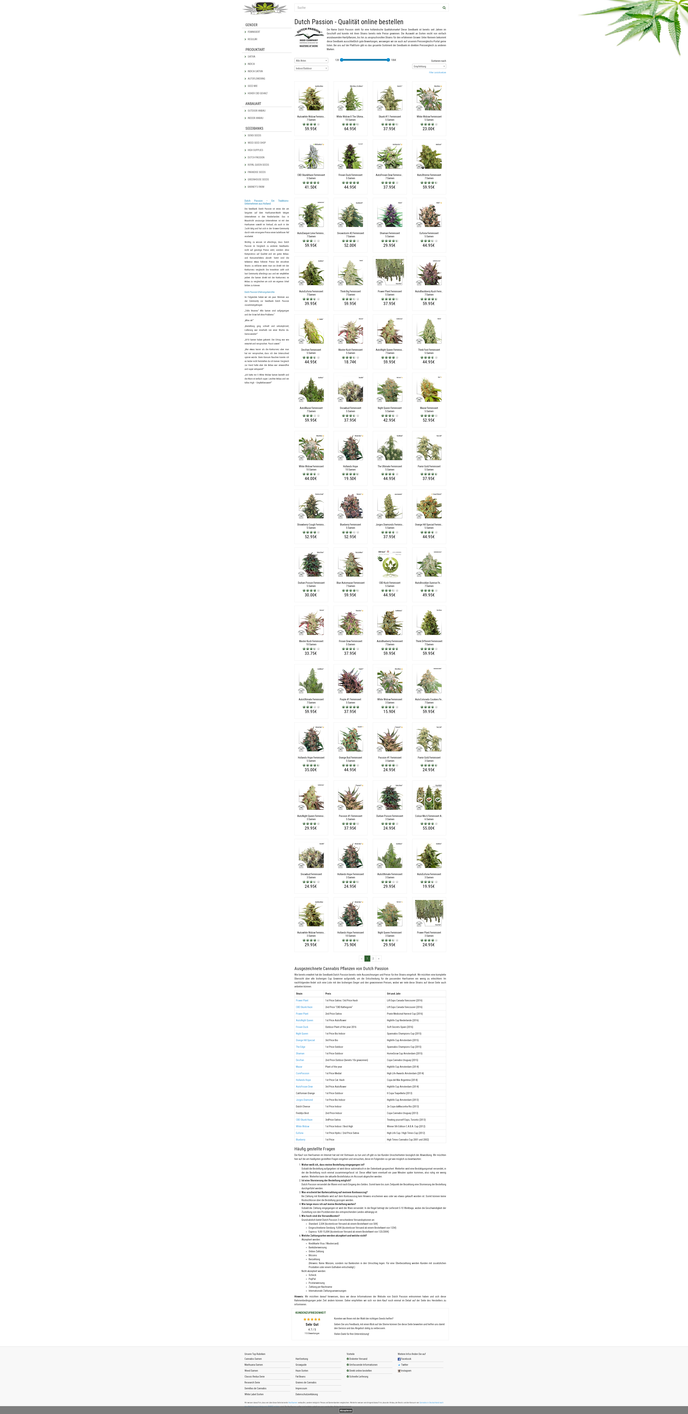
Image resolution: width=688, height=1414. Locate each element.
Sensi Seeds (254, 135)
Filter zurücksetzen (437, 72)
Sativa (251, 56)
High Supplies (255, 150)
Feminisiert (253, 31)
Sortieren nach (438, 60)
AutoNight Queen (304, 1020)
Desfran (300, 1060)
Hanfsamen (293, 1403)
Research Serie (252, 1382)
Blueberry (300, 1139)
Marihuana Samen (254, 1364)
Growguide (301, 1364)
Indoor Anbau (255, 118)
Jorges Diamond (304, 1099)
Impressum (301, 1388)
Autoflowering (256, 78)
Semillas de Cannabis (255, 1388)
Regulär (252, 39)
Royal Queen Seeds (258, 164)
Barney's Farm (255, 186)
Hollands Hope (303, 1080)
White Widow (302, 1126)
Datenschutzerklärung (307, 1394)
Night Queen (302, 1033)
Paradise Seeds (256, 172)
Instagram (406, 1370)
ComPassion (302, 1073)
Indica (251, 64)
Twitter (404, 1364)
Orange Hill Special (305, 1040)
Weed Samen (251, 1370)
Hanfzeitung (302, 1358)
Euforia (299, 1133)
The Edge (300, 1046)
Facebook (406, 1358)
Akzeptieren (346, 1410)
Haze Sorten (302, 1370)
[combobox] (311, 60)
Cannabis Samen (253, 1358)
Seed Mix (252, 86)
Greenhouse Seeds (258, 179)
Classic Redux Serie (255, 1376)
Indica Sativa (255, 71)
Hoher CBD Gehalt (257, 93)
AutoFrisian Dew (304, 1086)
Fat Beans (300, 1376)
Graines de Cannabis (306, 1382)
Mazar (299, 1066)
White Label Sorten (254, 1394)
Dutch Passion (255, 157)
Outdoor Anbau (256, 110)
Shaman (300, 1053)
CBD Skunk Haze (304, 1007)
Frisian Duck (302, 1027)
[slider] (341, 60)
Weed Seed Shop (256, 142)
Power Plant (302, 1000)
